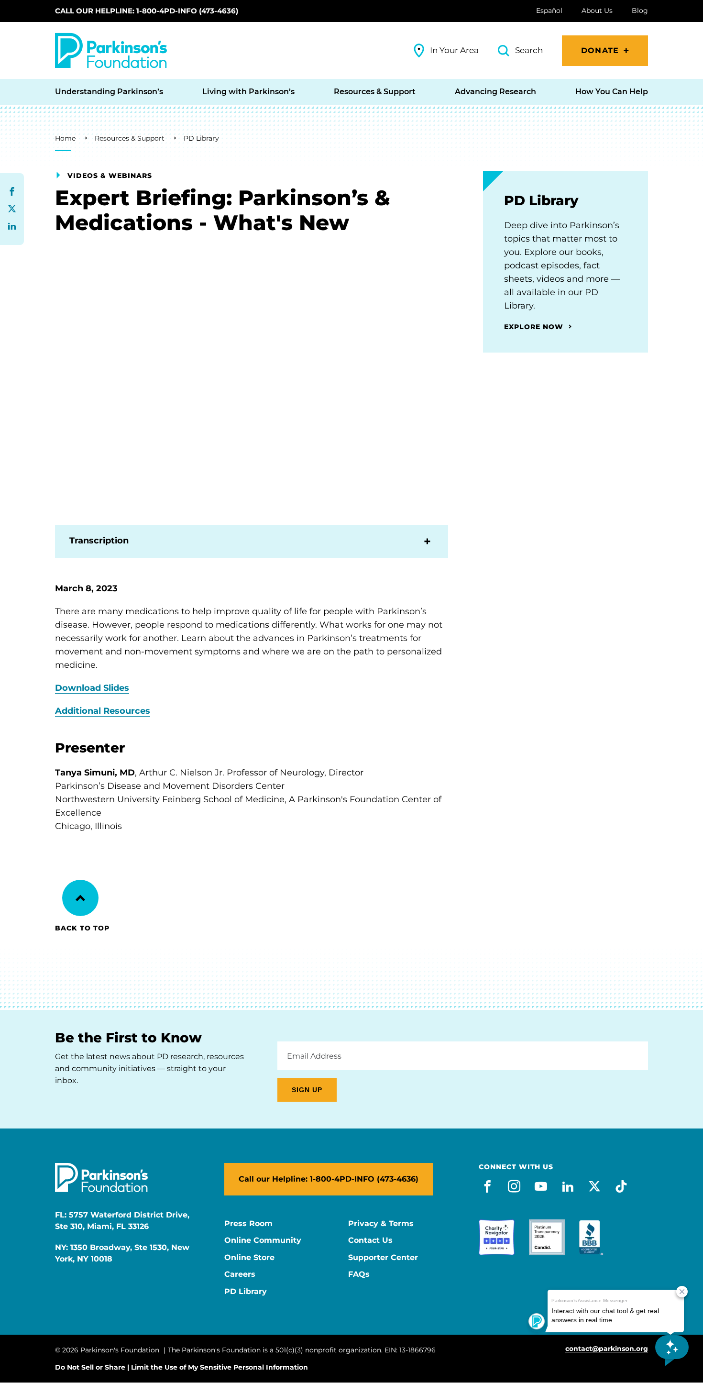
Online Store (249, 1257)
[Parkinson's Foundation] (111, 50)
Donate (600, 50)
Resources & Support (130, 138)
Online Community (262, 1240)
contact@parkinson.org (606, 1348)
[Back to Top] (80, 898)
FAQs (359, 1274)
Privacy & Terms (381, 1223)
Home (65, 138)
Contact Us (370, 1240)
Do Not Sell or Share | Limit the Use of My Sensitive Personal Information (181, 1367)
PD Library (201, 138)
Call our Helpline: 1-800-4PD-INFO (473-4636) (146, 10)
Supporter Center (383, 1257)
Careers (239, 1274)
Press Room (248, 1223)
